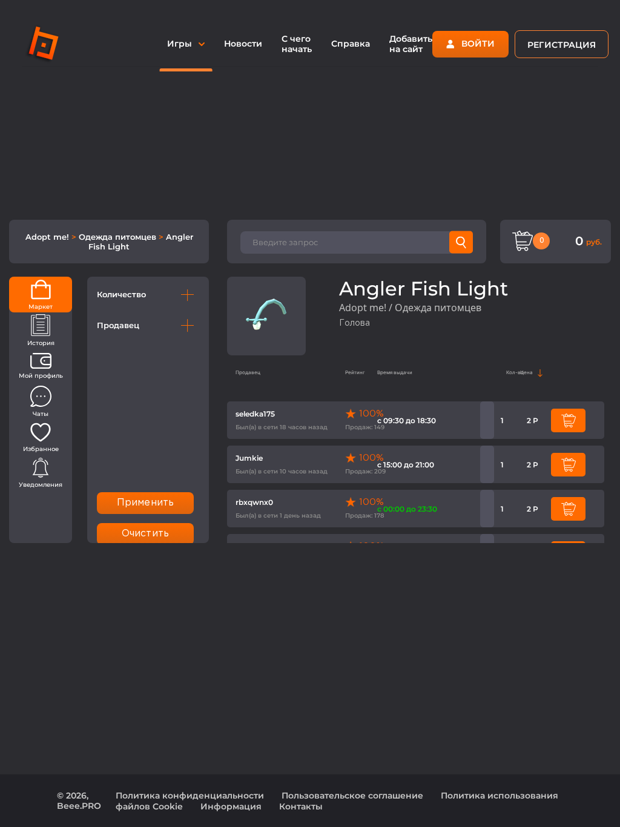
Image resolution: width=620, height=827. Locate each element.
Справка (350, 43)
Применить (145, 502)
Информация (231, 806)
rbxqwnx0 (254, 502)
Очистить (145, 533)
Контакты (301, 806)
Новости (243, 43)
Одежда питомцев (119, 237)
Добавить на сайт (410, 43)
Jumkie (249, 458)
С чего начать (297, 43)
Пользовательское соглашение (352, 795)
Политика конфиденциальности (190, 795)
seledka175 (255, 413)
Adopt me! (48, 237)
